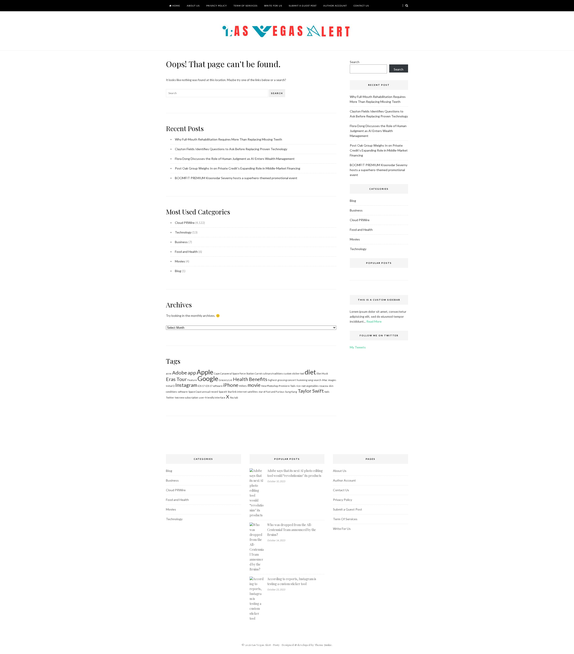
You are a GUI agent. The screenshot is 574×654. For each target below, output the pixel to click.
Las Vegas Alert (261, 645)
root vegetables (310, 385)
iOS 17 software (214, 385)
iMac (324, 380)
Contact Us (361, 5)
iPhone (230, 385)
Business (181, 242)
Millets (243, 385)
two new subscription (186, 397)
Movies (180, 261)
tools (326, 391)
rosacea (323, 385)
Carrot (258, 373)
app (192, 373)
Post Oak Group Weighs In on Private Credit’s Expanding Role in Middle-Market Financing (237, 168)
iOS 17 (201, 385)
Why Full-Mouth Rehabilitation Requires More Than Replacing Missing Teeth (228, 139)
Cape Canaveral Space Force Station (234, 373)
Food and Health (186, 251)
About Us (193, 5)
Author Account (335, 5)
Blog (178, 271)
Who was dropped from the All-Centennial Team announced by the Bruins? (291, 530)
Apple (205, 372)
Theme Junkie (323, 645)
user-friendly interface (212, 397)
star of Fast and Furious (271, 391)
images (332, 380)
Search (277, 93)
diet (310, 372)
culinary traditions (273, 373)
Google (208, 378)
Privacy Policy (216, 5)
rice (298, 385)
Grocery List (225, 380)
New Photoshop (269, 385)
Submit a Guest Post (303, 5)
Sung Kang (291, 391)
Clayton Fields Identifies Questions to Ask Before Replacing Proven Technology (231, 149)
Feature (192, 380)
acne (169, 373)
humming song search (309, 380)
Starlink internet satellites (243, 391)
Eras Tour (176, 379)
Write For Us (273, 5)
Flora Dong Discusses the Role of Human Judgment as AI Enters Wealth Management (235, 159)
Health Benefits (250, 379)
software (183, 391)
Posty (276, 645)
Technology (183, 232)
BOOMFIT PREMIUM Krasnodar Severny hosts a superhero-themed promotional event (236, 178)
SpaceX (223, 391)
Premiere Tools (287, 385)
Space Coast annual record (203, 391)
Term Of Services (245, 5)
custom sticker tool (294, 373)
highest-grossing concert (282, 380)
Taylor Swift (311, 391)
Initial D (170, 385)
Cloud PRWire (185, 223)
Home (176, 5)
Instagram (186, 385)
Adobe (179, 373)
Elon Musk (322, 373)
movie (254, 385)
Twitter (170, 397)
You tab (234, 397)
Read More (374, 321)
